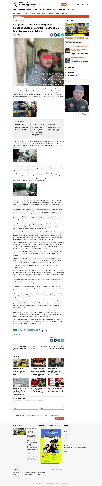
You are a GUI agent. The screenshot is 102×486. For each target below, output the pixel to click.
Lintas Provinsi (74, 50)
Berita (76, 37)
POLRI (68, 81)
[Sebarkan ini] (51, 35)
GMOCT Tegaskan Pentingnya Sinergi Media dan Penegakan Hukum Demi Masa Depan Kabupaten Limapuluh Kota (38, 390)
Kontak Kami (28, 474)
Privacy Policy (67, 451)
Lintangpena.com (72, 75)
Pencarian (63, 4)
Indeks (65, 438)
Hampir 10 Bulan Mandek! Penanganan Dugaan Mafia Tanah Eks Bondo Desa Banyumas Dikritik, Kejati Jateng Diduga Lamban (20, 391)
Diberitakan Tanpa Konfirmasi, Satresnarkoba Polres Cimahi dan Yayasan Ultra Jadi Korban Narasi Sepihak (21, 128)
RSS (54, 472)
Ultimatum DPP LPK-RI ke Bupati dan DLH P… (79, 54)
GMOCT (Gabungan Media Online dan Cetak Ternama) (78, 59)
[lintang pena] (25, 4)
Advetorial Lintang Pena (69, 430)
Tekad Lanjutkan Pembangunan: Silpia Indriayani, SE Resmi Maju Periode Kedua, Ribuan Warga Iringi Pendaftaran (54, 128)
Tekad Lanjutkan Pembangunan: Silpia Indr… (79, 62)
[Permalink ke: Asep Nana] (14, 34)
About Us (66, 427)
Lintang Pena (17, 334)
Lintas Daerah (74, 39)
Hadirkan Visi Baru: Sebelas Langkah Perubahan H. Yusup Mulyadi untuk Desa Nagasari (55, 390)
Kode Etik (66, 440)
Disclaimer (66, 436)
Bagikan (43, 330)
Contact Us (66, 434)
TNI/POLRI (80, 39)
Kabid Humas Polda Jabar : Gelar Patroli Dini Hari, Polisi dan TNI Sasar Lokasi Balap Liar (52, 346)
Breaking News (81, 37)
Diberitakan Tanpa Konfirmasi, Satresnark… (73, 43)
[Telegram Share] (58, 35)
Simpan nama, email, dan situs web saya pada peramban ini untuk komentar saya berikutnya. (36, 415)
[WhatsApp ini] (62, 35)
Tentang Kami (41, 472)
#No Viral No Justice (70, 37)
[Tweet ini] (55, 35)
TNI (68, 78)
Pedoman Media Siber (69, 442)
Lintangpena (70, 72)
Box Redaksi (67, 432)
